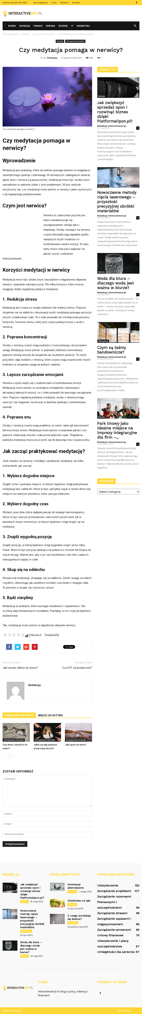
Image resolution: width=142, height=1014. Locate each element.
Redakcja (52, 57)
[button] (135, 25)
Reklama (64, 2)
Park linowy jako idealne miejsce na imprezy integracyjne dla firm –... (117, 430)
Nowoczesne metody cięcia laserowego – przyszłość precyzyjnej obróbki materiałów (116, 201)
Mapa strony (124, 1010)
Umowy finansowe (110, 935)
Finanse (38, 25)
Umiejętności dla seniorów (116, 952)
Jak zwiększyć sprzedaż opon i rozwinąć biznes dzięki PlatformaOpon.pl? (115, 111)
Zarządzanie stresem (75, 41)
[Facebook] (136, 2)
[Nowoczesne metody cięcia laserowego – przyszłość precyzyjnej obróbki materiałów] (118, 177)
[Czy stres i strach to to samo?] (16, 732)
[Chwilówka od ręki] (57, 903)
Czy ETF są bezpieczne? (77, 667)
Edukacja (24, 25)
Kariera (50, 25)
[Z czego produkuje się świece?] (57, 919)
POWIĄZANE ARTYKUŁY (19, 715)
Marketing (83, 25)
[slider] (14, 634)
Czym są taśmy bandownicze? (111, 349)
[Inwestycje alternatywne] (57, 887)
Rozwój (63, 25)
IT (72, 25)
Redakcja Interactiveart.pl (111, 125)
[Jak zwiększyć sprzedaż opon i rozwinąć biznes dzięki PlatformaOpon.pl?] (118, 87)
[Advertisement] (96, 13)
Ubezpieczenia (107, 885)
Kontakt (76, 2)
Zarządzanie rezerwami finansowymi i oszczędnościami (114, 902)
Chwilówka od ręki (78, 900)
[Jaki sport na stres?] (78, 732)
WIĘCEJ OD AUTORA (50, 715)
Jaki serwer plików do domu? (20, 667)
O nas (54, 2)
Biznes (12, 25)
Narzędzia (103, 186)
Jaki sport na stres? (75, 744)
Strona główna (40, 2)
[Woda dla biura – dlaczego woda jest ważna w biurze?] (118, 263)
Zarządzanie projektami (114, 891)
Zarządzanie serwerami (114, 929)
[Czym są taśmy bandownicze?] (118, 332)
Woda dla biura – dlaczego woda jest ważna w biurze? (115, 283)
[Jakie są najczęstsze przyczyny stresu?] (47, 732)
